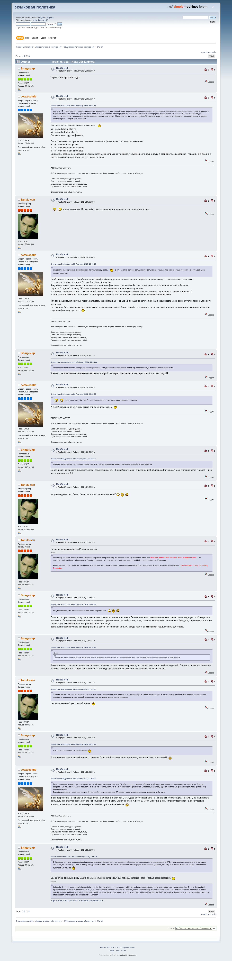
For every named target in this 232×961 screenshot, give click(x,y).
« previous (205, 52)
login (41, 17)
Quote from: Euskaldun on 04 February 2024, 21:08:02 (73, 604)
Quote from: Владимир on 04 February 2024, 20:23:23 (73, 459)
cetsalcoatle (28, 96)
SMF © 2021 (115, 947)
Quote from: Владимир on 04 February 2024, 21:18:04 (73, 779)
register (50, 17)
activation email (40, 20)
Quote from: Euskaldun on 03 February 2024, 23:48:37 (73, 105)
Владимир (28, 68)
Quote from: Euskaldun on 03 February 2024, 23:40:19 (73, 264)
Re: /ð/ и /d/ (62, 68)
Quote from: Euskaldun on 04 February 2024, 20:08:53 (73, 394)
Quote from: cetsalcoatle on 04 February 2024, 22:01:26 (74, 857)
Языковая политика (35, 7)
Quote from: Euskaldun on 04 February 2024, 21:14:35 (73, 647)
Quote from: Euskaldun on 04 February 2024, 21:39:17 (73, 744)
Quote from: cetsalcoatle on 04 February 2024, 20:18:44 (74, 362)
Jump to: (171, 928)
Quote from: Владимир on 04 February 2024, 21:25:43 (73, 689)
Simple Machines (128, 947)
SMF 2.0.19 (104, 947)
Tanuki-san (28, 199)
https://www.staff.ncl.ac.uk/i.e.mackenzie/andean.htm (77, 900)
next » (214, 52)
